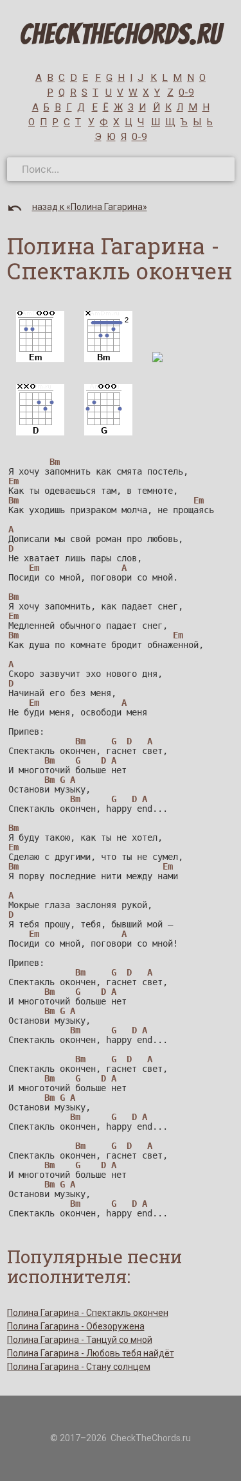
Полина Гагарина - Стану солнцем (78, 1367)
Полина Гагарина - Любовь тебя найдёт (90, 1353)
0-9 (186, 92)
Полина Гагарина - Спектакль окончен (87, 1313)
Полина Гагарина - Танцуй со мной (79, 1340)
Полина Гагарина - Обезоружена (76, 1326)
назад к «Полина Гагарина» (89, 207)
